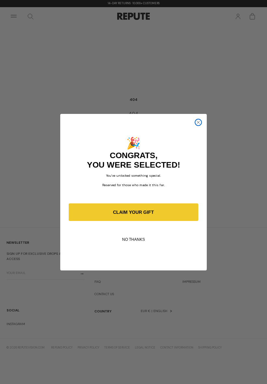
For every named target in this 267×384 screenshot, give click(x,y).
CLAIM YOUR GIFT (133, 212)
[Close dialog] (198, 122)
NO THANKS (133, 239)
